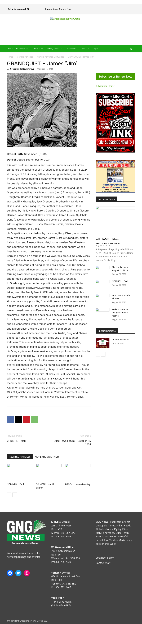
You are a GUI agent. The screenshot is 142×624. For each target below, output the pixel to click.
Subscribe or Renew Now (115, 76)
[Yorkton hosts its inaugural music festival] (102, 313)
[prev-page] (9, 495)
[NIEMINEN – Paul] (19, 472)
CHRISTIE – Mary (16, 440)
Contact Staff (103, 563)
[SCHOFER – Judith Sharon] (48, 472)
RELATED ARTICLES (20, 456)
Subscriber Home (105, 86)
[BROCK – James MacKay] (78, 472)
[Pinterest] (26, 419)
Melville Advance (25, 56)
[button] (131, 48)
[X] (132, 11)
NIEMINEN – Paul (15, 484)
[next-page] (14, 495)
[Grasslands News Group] (71, 30)
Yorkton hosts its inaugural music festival (120, 312)
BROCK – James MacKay (77, 484)
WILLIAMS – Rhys (107, 239)
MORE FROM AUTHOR (47, 456)
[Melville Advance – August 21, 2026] (102, 270)
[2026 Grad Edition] (102, 343)
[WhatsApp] (34, 419)
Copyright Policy (105, 557)
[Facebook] (127, 6)
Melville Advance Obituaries (50, 56)
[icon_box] (56, 9)
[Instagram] (132, 6)
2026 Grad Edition (120, 339)
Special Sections (107, 331)
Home (10, 56)
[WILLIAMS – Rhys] (115, 220)
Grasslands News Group (22, 68)
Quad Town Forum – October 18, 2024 (72, 442)
